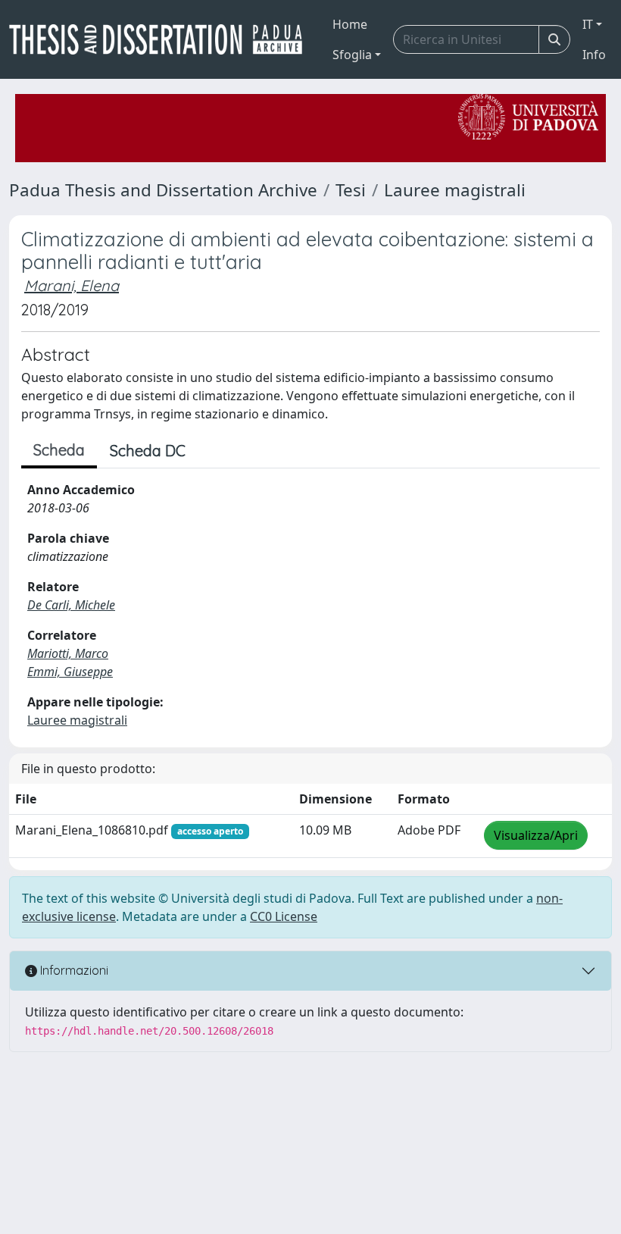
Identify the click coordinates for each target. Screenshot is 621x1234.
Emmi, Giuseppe (70, 671)
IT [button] (587, 24)
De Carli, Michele (71, 605)
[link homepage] (161, 39)
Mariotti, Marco (67, 653)
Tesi (350, 190)
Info (594, 54)
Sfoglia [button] (352, 54)
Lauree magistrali (455, 190)
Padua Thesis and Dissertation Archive (163, 190)
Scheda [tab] (59, 449)
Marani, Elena (71, 285)
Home (349, 24)
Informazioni (72, 970)
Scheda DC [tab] (148, 450)
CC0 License (283, 916)
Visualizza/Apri (536, 835)
